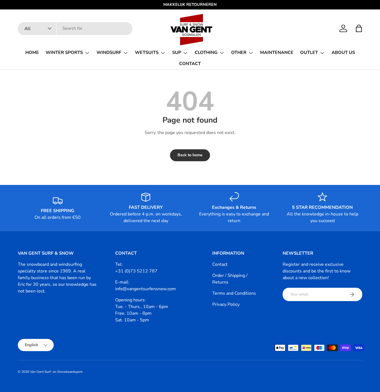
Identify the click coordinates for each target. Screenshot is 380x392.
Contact (220, 264)
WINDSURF (109, 52)
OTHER (238, 52)
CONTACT (190, 64)
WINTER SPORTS (64, 52)
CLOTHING (206, 52)
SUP (176, 52)
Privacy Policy (226, 304)
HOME (32, 52)
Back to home (190, 155)
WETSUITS (147, 52)
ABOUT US (343, 52)
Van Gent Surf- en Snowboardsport (56, 371)
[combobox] (75, 28)
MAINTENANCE (276, 52)
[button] (359, 28)
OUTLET (309, 52)
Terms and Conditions (234, 293)
